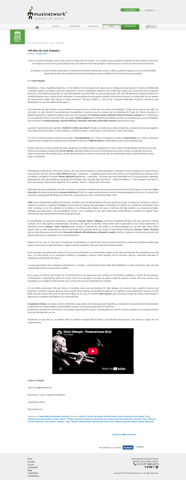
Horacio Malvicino (36, 422)
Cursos (31, 464)
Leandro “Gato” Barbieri (68, 422)
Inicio (30, 459)
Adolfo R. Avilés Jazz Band (91, 416)
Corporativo (93, 26)
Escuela (55, 26)
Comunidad (74, 26)
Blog (111, 26)
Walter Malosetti (146, 422)
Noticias (65, 416)
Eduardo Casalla (43, 419)
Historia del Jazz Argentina (120, 419)
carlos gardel (138, 416)
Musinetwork (85, 422)
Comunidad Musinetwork (50, 416)
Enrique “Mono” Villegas (63, 419)
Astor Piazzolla (125, 416)
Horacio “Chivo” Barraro (145, 419)
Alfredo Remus (110, 416)
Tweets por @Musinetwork (124, 434)
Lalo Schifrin (50, 422)
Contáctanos (130, 26)
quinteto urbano (129, 422)
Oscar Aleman (115, 422)
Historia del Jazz (100, 419)
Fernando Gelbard (83, 419)
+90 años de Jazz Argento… (45, 50)
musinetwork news (100, 422)
